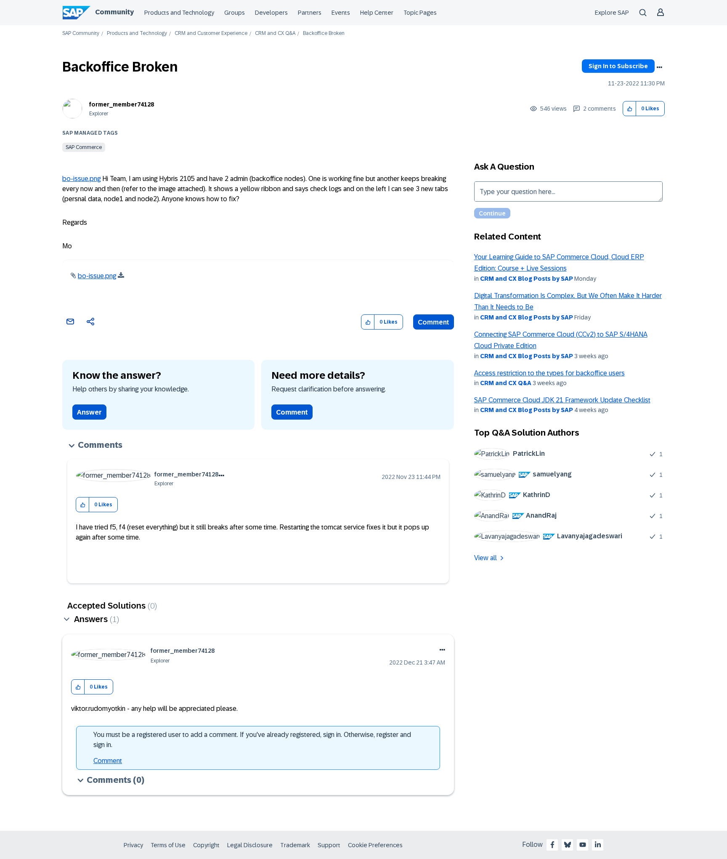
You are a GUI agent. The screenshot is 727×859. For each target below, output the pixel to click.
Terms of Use (168, 845)
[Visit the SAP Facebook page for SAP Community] (552, 844)
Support (329, 845)
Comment (433, 322)
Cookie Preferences (375, 845)
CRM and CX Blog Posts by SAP (526, 278)
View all (485, 557)
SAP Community (80, 33)
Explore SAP (612, 12)
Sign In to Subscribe (618, 66)
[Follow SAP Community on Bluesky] (567, 844)
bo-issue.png (81, 178)
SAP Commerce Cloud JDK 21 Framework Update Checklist (562, 400)
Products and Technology (179, 12)
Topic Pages (420, 12)
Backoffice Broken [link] (324, 33)
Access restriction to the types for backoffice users (549, 373)
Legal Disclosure (250, 845)
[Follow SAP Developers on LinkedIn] (597, 844)
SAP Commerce (84, 147)
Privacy (133, 845)
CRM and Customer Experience (211, 33)
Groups (234, 12)
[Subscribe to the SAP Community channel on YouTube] (582, 844)
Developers (271, 12)
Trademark (295, 845)
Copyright (206, 845)
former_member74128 (121, 104)
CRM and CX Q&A (275, 33)
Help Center (376, 12)
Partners (309, 12)
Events (341, 12)
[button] (629, 108)
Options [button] (659, 67)
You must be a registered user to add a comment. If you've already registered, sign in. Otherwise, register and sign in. (252, 739)
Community (114, 12)
